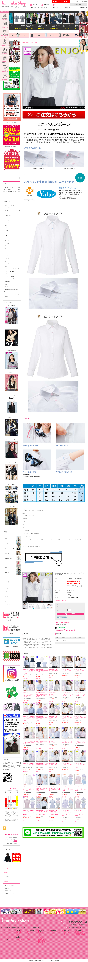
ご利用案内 (33, 7)
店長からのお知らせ (66, 936)
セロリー (40, 932)
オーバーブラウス (7, 933)
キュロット (5, 941)
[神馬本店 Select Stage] (11, 350)
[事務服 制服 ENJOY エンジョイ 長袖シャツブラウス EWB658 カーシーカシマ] (54, 690)
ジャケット (5, 931)
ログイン (35, 5)
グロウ (40, 938)
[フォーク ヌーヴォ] (12, 462)
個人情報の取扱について (79, 933)
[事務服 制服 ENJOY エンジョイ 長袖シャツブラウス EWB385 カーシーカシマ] (54, 761)
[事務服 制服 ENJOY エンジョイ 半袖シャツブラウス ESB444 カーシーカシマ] (42, 761)
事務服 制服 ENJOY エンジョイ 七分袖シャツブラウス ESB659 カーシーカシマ (67, 694)
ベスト (4, 936)
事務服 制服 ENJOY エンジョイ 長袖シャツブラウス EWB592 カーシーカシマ (54, 717)
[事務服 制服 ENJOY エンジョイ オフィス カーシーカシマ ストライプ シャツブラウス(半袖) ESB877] (54, 808)
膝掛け (28, 938)
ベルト (28, 937)
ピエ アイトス (41, 939)
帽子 (27, 936)
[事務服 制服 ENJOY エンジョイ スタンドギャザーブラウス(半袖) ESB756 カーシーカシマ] (42, 667)
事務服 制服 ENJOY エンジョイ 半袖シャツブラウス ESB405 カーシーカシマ (67, 764)
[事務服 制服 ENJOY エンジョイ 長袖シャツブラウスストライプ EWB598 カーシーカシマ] (29, 714)
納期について (56, 7)
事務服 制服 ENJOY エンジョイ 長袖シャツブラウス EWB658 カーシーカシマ (54, 694)
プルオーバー (6, 934)
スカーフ (28, 931)
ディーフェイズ (42, 942)
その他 (28, 939)
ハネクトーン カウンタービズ (12, 268)
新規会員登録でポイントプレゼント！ (11, 146)
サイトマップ (65, 938)
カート (57, 5)
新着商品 (41, 930)
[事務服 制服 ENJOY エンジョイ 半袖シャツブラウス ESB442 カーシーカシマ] (67, 737)
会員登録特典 (53, 933)
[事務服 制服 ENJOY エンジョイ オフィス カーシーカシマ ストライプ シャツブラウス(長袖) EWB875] (42, 808)
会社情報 (64, 935)
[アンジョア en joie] (12, 327)
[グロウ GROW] (12, 506)
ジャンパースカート (19, 939)
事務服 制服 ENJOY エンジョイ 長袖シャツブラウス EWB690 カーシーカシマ (67, 670)
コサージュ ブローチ (31, 933)
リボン (28, 932)
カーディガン (6, 938)
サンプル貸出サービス (81, 7)
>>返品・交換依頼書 (12, 646)
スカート (14, 196)
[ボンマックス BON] (12, 417)
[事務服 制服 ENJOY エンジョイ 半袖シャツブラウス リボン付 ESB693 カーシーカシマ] (42, 690)
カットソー (17, 934)
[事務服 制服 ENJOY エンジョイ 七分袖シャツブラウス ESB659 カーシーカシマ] (67, 690)
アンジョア (17, 191)
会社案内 (67, 7)
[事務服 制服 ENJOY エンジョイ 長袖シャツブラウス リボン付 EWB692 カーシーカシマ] (29, 690)
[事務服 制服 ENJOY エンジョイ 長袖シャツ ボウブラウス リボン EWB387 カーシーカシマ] (29, 784)
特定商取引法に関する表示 (79, 935)
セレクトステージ (42, 934)
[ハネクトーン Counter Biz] (12, 439)
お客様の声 (44, 7)
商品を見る (25, 678)
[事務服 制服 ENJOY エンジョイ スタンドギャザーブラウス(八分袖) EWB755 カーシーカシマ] (29, 667)
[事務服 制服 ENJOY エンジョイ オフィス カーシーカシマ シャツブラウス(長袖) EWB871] (54, 784)
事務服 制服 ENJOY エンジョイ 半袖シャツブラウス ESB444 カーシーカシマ (42, 764)
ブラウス (31, 42)
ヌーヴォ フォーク (42, 940)
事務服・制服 (25, 42)
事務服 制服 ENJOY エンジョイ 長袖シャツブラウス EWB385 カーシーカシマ (54, 764)
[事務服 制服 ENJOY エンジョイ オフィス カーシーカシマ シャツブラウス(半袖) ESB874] (29, 808)
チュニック (5, 937)
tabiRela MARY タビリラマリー (12, 294)
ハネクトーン (16, 193)
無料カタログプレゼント (55, 931)
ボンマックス (41, 936)
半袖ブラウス (18, 932)
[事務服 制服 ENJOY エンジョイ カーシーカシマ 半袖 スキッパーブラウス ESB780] (42, 784)
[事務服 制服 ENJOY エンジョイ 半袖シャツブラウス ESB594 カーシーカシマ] (67, 714)
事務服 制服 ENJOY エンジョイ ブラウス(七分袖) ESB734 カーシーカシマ (54, 670)
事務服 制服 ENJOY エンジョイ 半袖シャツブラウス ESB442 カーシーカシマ (67, 741)
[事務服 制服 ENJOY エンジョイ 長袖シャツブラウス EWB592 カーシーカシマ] (54, 714)
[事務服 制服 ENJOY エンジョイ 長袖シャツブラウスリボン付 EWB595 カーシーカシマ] (29, 737)
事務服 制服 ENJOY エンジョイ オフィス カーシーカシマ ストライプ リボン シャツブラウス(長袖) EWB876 (67, 813)
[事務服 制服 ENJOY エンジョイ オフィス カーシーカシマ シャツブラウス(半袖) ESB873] (67, 784)
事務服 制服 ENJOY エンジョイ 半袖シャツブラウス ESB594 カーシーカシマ (67, 717)
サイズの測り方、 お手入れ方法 (66, 933)
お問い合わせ (77, 930)
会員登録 (46, 5)
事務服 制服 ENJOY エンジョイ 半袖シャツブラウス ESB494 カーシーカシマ (42, 741)
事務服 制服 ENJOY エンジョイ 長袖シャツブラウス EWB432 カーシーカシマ (54, 741)
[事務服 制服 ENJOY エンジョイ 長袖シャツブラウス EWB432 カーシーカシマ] (54, 737)
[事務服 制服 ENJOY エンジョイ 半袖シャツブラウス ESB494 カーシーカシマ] (42, 737)
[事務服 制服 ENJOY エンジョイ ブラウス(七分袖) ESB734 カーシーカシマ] (54, 667)
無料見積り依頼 (77, 932)
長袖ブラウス (37, 42)
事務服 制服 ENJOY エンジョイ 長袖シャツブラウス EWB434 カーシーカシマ (29, 764)
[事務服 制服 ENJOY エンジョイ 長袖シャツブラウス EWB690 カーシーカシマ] (67, 667)
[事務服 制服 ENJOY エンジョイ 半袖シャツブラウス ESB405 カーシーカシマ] (67, 761)
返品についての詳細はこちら (63, 622)
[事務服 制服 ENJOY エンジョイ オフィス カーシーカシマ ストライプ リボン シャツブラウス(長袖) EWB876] (67, 808)
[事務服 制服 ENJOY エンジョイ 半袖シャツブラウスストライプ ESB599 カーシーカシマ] (42, 714)
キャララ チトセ (42, 941)
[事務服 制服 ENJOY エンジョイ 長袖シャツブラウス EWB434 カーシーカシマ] (29, 761)
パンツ (4, 942)
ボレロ (4, 932)
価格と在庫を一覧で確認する (62, 600)
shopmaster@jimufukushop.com (78, 927)
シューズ (28, 934)
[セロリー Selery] (11, 305)
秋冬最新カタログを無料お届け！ (11, 63)
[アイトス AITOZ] (11, 484)
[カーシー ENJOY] (11, 372)
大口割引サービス (54, 935)
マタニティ (17, 940)
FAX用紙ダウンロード (79, 931)
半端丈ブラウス (18, 933)
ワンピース (17, 938)
